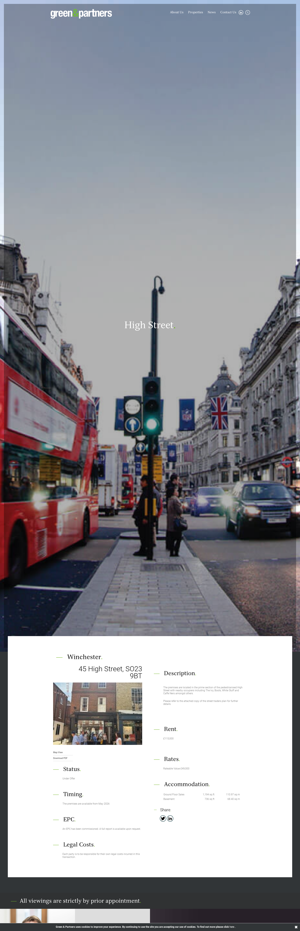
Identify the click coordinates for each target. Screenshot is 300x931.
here (232, 926)
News (212, 12)
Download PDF (60, 758)
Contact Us (228, 12)
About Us (176, 12)
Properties (195, 12)
